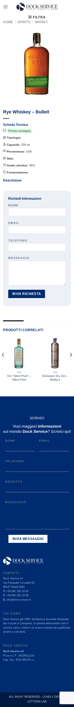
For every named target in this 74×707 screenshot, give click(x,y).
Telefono (17, 240)
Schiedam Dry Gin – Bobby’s (55, 377)
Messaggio (19, 258)
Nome (13, 205)
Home (8, 22)
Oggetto (14, 481)
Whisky (41, 22)
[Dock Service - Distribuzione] (37, 7)
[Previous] (3, 363)
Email (13, 223)
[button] (5, 7)
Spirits (23, 22)
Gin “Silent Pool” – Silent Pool (19, 377)
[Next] (70, 363)
